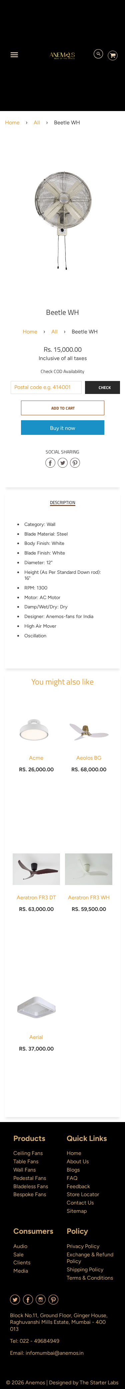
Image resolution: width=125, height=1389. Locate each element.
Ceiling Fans (28, 1153)
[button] (62, 408)
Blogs (73, 1170)
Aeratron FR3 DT (36, 897)
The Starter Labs (99, 1382)
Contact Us (80, 1203)
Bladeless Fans (30, 1186)
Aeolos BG (88, 758)
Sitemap (77, 1211)
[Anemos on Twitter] (15, 1302)
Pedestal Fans (29, 1178)
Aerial (36, 1037)
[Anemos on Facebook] (28, 1302)
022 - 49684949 (39, 1341)
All (37, 122)
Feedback (78, 1186)
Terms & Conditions (90, 1278)
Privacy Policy (83, 1246)
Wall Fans (24, 1170)
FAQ (72, 1178)
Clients (21, 1262)
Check (105, 387)
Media (20, 1271)
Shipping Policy (85, 1269)
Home (12, 122)
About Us (78, 1161)
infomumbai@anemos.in (55, 1353)
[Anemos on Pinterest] (53, 1302)
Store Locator (83, 1194)
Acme (36, 758)
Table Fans (25, 1161)
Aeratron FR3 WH (89, 897)
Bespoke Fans (29, 1194)
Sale (18, 1254)
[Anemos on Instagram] (41, 1302)
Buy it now (62, 428)
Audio (20, 1246)
